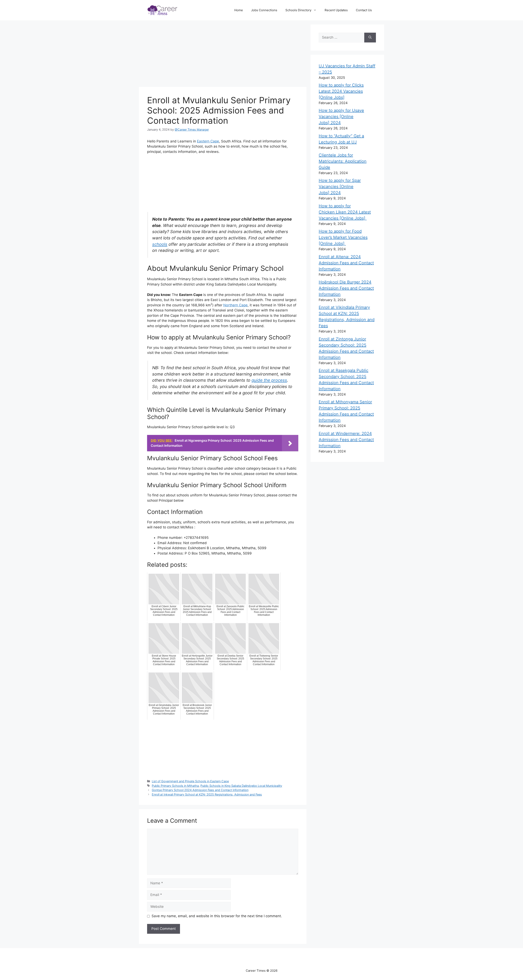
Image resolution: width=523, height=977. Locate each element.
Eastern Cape (208, 141)
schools (159, 244)
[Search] (370, 37)
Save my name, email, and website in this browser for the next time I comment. (217, 916)
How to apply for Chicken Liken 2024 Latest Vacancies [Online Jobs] (345, 212)
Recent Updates (336, 10)
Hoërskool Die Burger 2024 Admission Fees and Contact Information (346, 288)
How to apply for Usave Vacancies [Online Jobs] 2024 (341, 116)
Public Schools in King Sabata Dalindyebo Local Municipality (241, 785)
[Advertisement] (225, 54)
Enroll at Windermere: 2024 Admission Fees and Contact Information (346, 439)
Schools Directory (298, 10)
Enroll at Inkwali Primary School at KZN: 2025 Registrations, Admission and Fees (207, 794)
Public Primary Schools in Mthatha (175, 785)
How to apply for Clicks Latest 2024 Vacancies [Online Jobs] (341, 91)
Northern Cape (235, 305)
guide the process (269, 380)
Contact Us (364, 10)
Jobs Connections (264, 10)
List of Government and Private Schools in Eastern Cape (190, 781)
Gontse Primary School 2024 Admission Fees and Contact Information (200, 790)
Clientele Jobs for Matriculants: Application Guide (343, 161)
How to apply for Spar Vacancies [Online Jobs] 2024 (340, 186)
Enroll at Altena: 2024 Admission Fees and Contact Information (346, 262)
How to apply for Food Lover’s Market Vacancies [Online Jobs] (343, 237)
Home (238, 10)
